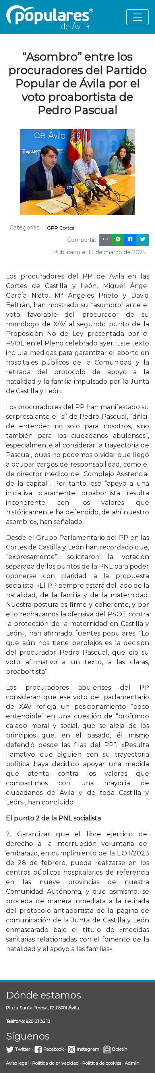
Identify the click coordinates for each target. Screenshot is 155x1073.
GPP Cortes (60, 228)
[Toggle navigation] (137, 17)
